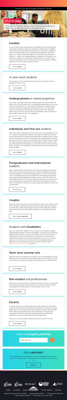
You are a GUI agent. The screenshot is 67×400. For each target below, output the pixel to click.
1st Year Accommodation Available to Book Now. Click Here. (33, 9)
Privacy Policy (27, 390)
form (35, 243)
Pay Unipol (58, 390)
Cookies (8, 390)
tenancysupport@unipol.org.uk (19, 243)
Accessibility (16, 390)
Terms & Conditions (46, 390)
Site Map (36, 390)
